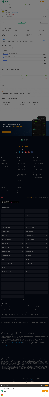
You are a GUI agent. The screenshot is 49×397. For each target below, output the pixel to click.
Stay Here (45, 395)
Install (45, 391)
